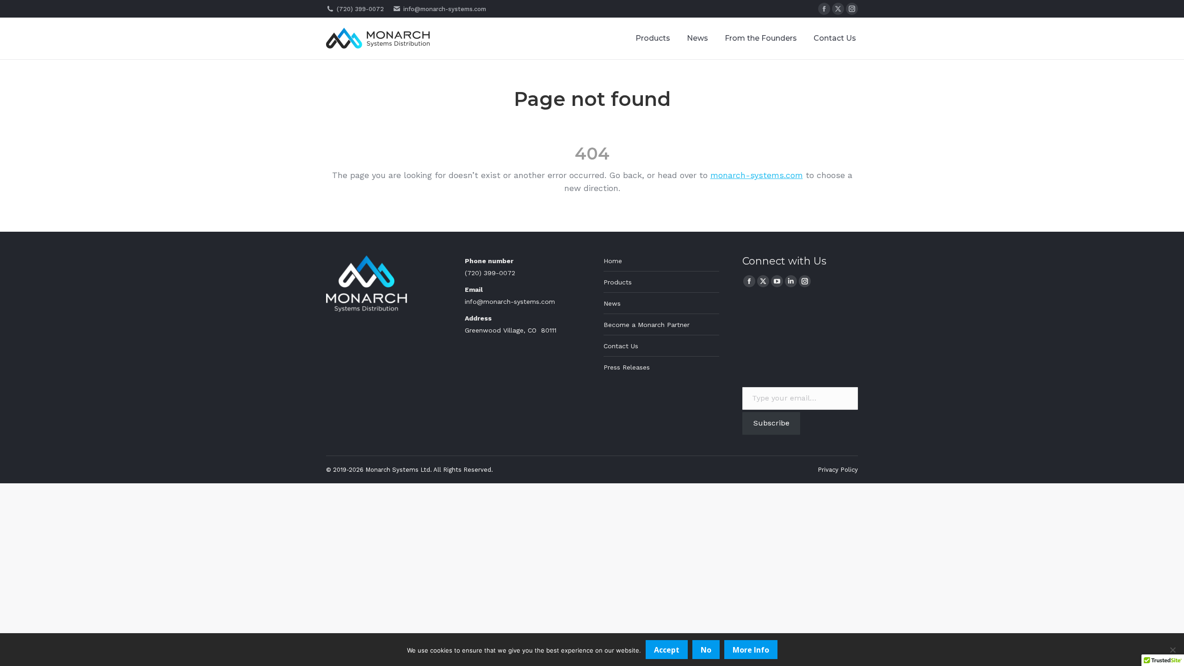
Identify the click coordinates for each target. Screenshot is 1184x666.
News (612, 303)
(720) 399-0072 (360, 9)
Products (618, 282)
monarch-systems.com (756, 175)
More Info (751, 650)
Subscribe (771, 423)
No (706, 650)
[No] (1172, 649)
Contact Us (621, 346)
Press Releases (627, 367)
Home (613, 261)
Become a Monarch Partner (647, 324)
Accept (666, 650)
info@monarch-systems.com (444, 9)
